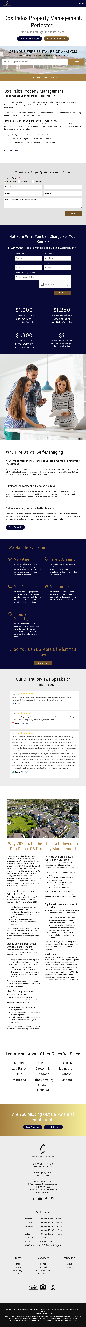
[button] (33, 1198)
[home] (7, 4)
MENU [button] (81, 4)
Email (17, 263)
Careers (69, 1267)
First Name (19, 254)
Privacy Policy (48, 1313)
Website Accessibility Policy (67, 1320)
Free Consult (15, 527)
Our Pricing (17, 1271)
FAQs (17, 1274)
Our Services (16, 1267)
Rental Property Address (25, 273)
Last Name (48, 254)
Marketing (49, 78)
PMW (43, 1311)
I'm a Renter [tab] (25, 182)
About (69, 1264)
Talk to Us (53, 1127)
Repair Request (43, 1271)
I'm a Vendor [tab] (39, 182)
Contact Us (43, 663)
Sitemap (38, 1313)
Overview (35, 78)
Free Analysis (32, 1127)
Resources (43, 1274)
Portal (17, 1264)
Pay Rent (43, 1267)
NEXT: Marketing (11, 151)
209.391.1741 (37, 55)
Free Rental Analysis (29, 38)
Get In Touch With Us (56, 38)
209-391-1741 (43, 1175)
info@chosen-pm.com (43, 1181)
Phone (46, 263)
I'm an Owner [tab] (12, 182)
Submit (76, 62)
